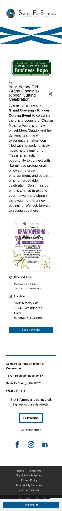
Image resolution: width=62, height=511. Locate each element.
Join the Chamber (29, 490)
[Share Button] (50, 94)
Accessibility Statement (29, 485)
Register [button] (29, 504)
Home (20, 470)
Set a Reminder (31, 329)
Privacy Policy (29, 480)
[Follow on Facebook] (17, 444)
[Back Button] (10, 82)
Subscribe (31, 418)
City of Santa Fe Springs (29, 475)
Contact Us (34, 470)
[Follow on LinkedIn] (45, 444)
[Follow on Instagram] (31, 444)
